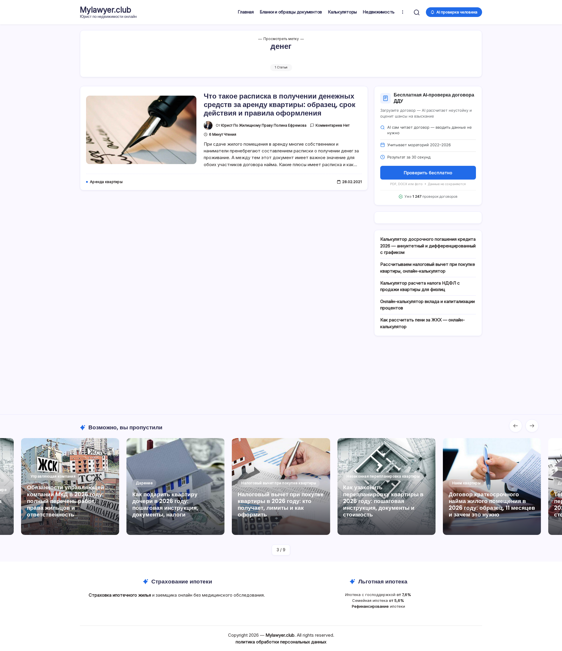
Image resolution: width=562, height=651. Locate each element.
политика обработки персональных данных (281, 642)
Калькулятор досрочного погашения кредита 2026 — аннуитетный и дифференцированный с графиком (428, 245)
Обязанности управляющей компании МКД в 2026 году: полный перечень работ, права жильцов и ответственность (65, 500)
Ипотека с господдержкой (378, 594)
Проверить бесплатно (428, 172)
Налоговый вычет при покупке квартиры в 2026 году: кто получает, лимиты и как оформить (281, 504)
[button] (417, 12)
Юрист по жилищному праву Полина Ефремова (263, 125)
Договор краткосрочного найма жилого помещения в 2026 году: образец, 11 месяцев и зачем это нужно (492, 504)
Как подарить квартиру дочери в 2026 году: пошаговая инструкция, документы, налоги (165, 504)
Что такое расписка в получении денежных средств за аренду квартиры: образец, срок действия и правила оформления (279, 104)
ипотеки (378, 606)
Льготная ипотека (382, 581)
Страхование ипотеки (181, 581)
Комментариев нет (332, 125)
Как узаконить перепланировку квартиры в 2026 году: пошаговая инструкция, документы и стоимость (383, 500)
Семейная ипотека (378, 600)
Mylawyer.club (105, 9)
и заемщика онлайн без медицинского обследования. (177, 595)
